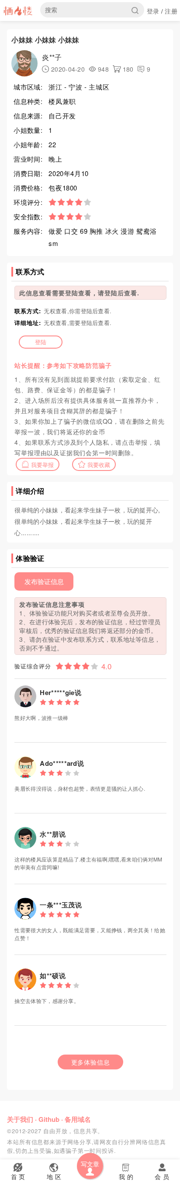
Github (48, 1119)
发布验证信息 (44, 581)
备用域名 (78, 1119)
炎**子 (52, 57)
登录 (153, 11)
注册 (171, 11)
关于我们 (20, 1119)
